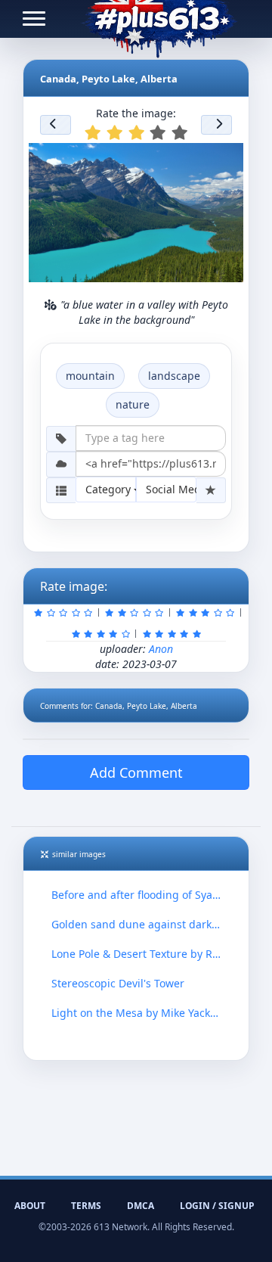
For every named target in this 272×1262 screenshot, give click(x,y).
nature (133, 404)
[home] (159, 19)
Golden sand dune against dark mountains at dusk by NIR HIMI (136, 924)
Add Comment (136, 772)
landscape (174, 375)
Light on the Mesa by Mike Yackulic (136, 1013)
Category (109, 489)
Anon (161, 649)
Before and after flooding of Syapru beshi (136, 894)
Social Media (171, 489)
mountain (90, 375)
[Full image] (225, 159)
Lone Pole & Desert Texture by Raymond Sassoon (136, 953)
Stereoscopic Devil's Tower (117, 983)
